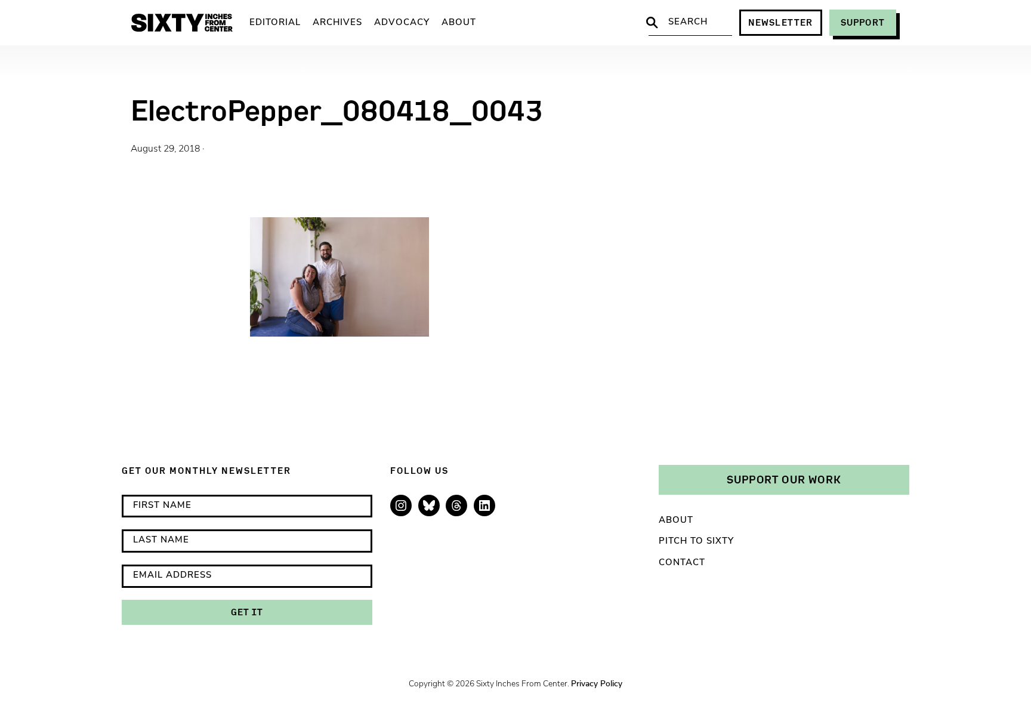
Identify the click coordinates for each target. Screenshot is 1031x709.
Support (863, 22)
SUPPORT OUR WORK (784, 479)
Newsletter (780, 22)
